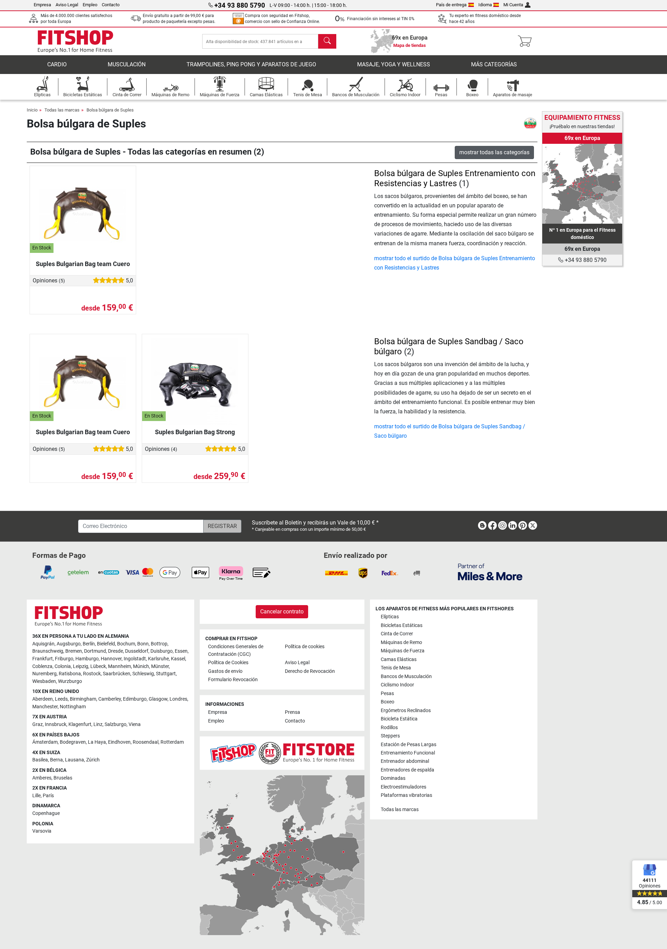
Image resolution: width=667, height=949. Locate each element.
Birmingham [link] (83, 699)
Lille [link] (36, 796)
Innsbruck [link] (55, 724)
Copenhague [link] (46, 813)
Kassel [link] (178, 659)
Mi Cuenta (513, 4)
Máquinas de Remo (401, 642)
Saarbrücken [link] (116, 674)
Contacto (111, 4)
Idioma (485, 4)
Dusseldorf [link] (136, 651)
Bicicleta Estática (399, 719)
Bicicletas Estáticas (401, 625)
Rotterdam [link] (172, 742)
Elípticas (390, 617)
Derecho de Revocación (310, 671)
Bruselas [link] (62, 778)
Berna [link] (56, 760)
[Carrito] (526, 41)
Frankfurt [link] (42, 659)
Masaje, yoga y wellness (393, 64)
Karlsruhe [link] (158, 659)
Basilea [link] (40, 760)
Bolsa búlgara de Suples (110, 110)
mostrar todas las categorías (494, 152)
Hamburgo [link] (87, 659)
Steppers (390, 736)
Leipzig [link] (80, 666)
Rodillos (389, 728)
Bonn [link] (143, 644)
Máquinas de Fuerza (403, 651)
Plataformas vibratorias (406, 795)
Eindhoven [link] (119, 742)
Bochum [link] (126, 644)
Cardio (57, 64)
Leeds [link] (61, 699)
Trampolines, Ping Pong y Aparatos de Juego (251, 64)
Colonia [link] (63, 666)
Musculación (127, 64)
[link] (582, 184)
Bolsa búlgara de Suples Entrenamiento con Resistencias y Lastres (454, 178)
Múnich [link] (141, 666)
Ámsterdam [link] (45, 742)
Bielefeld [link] (106, 644)
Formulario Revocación (233, 680)
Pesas (387, 693)
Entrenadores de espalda (407, 770)
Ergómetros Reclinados (406, 710)
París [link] (48, 796)
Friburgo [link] (64, 659)
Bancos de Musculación (406, 676)
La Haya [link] (97, 742)
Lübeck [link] (98, 666)
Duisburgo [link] (161, 651)
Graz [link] (37, 724)
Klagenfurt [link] (79, 724)
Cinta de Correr (397, 634)
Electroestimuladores (403, 787)
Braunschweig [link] (47, 651)
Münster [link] (160, 666)
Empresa (42, 4)
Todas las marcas (62, 110)
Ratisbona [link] (70, 674)
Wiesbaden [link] (44, 681)
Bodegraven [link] (73, 742)
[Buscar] (327, 41)
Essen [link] (181, 651)
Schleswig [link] (143, 674)
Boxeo (387, 702)
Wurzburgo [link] (70, 681)
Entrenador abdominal (405, 761)
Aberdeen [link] (42, 699)
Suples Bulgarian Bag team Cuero (83, 263)
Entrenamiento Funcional (408, 753)
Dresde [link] (115, 651)
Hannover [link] (111, 659)
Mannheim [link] (119, 666)
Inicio (32, 110)
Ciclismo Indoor (397, 685)
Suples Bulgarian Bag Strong (195, 432)
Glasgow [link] (158, 699)
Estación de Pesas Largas (408, 745)
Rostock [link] (92, 674)
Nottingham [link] (73, 707)
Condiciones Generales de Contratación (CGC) (235, 650)
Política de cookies (304, 647)
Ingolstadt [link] (135, 659)
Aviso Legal (67, 4)
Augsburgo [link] (69, 644)
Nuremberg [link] (44, 674)
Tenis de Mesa (396, 668)
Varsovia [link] (41, 831)
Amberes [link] (41, 778)
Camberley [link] (109, 699)
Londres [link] (178, 699)
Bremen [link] (73, 651)
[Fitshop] (75, 41)
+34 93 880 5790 (585, 260)
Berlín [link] (89, 644)
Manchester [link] (45, 707)
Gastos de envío (225, 671)
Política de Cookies (228, 663)
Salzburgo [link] (115, 724)
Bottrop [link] (159, 644)
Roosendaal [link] (145, 742)
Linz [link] (97, 724)
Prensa (292, 712)
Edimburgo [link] (135, 699)
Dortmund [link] (95, 651)
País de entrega (451, 4)
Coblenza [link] (42, 666)
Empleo (90, 4)
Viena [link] (135, 724)
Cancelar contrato (282, 611)
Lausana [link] (74, 760)
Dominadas (393, 778)
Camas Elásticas (399, 659)
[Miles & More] (490, 571)
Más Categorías (494, 64)
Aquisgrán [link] (43, 644)
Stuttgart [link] (166, 674)
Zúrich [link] (93, 760)
